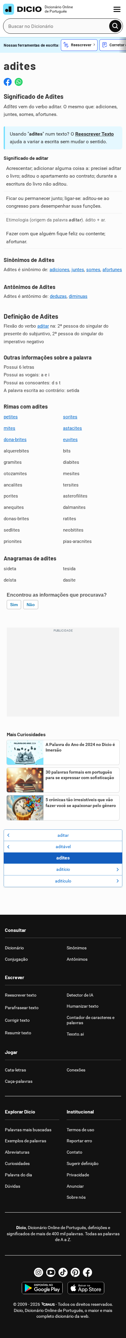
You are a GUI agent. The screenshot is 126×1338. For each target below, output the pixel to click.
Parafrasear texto (22, 1007)
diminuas (78, 296)
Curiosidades (17, 1163)
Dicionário (14, 947)
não (31, 604)
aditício (63, 869)
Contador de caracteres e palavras (90, 1020)
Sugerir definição (82, 1163)
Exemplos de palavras (25, 1140)
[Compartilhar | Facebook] (8, 82)
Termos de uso (80, 1129)
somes (93, 269)
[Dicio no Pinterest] (75, 1272)
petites (11, 417)
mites (9, 428)
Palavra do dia (18, 1174)
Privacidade (78, 1174)
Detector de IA (80, 995)
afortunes (112, 269)
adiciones (59, 269)
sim (14, 604)
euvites (70, 439)
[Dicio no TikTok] (63, 1272)
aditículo (63, 881)
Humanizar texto (82, 1006)
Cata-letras (15, 1069)
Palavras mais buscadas (28, 1129)
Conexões (76, 1069)
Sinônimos (77, 947)
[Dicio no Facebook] (87, 1272)
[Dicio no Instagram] (38, 1272)
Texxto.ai (75, 1034)
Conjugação (16, 959)
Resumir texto (18, 1032)
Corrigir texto (17, 1020)
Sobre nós (76, 1197)
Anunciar (75, 1186)
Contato (74, 1152)
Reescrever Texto (94, 134)
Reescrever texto (20, 995)
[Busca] (115, 26)
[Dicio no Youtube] (50, 1272)
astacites (72, 428)
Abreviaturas (17, 1152)
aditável (63, 846)
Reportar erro (79, 1140)
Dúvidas (12, 1186)
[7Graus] (48, 1304)
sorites (70, 417)
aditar (43, 326)
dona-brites (15, 439)
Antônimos (77, 959)
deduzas (58, 296)
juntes (78, 269)
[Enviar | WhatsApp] (19, 82)
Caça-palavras (18, 1081)
